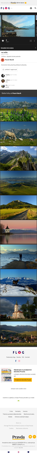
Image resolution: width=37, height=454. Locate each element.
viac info (21, 447)
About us (18, 423)
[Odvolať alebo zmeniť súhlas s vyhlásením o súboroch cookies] (30, 436)
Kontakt (27, 357)
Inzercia (25, 411)
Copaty (7, 75)
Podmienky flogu (10, 357)
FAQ (23, 357)
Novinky (19, 357)
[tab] (18, 47)
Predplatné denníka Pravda (23, 380)
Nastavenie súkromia (22, 428)
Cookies (11, 428)
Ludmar (8, 80)
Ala (6, 85)
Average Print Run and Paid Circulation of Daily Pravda (18, 426)
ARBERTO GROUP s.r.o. (18, 444)
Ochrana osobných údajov (22, 417)
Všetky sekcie (20, 3)
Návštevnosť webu (29, 414)
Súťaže (10, 417)
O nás (11, 411)
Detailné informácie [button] (7, 48)
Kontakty (18, 411)
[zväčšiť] (31, 41)
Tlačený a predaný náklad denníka (12, 414)
